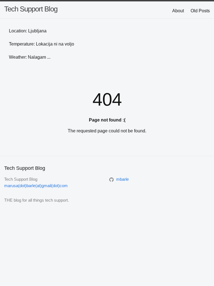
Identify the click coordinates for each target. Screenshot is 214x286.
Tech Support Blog (30, 9)
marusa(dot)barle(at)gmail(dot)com (36, 185)
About (178, 10)
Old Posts (200, 10)
